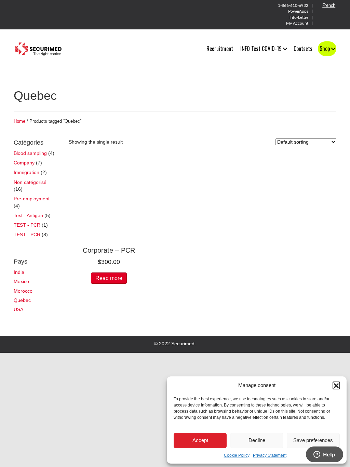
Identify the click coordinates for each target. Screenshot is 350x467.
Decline (256, 440)
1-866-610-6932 (293, 5)
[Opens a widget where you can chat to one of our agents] (324, 455)
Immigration (26, 172)
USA (18, 309)
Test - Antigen (28, 215)
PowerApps (298, 11)
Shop (325, 48)
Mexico (21, 281)
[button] (336, 385)
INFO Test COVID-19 (261, 48)
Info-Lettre (299, 17)
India (19, 272)
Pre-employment (32, 198)
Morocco (23, 291)
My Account (297, 23)
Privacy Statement (269, 455)
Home (19, 121)
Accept (200, 440)
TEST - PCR (27, 225)
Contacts (303, 48)
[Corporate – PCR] (109, 198)
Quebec (22, 300)
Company (24, 162)
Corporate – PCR (109, 250)
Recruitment (219, 48)
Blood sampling (30, 153)
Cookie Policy (237, 455)
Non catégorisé (30, 182)
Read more (108, 278)
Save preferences (313, 440)
